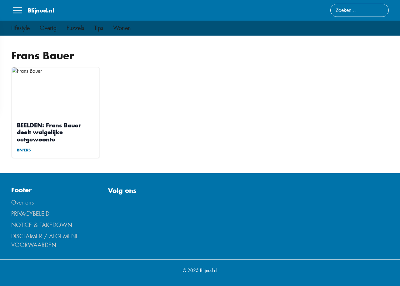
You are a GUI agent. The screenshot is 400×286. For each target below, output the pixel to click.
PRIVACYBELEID (30, 214)
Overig (48, 28)
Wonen (122, 28)
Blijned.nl (41, 10)
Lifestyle (20, 28)
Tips (98, 28)
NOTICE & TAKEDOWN (41, 225)
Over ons (22, 202)
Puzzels (75, 28)
